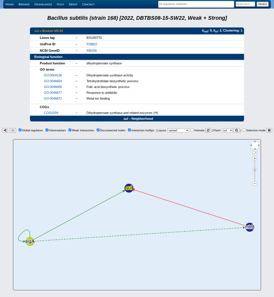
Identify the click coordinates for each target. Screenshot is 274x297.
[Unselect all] (269, 130)
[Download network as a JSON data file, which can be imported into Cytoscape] (13, 130)
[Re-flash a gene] (237, 130)
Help (60, 4)
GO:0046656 (53, 87)
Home (9, 4)
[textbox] (196, 4)
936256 (91, 50)
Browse (24, 4)
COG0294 (51, 113)
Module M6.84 (52, 31)
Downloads (43, 4)
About (73, 4)
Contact (88, 4)
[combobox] (196, 4)
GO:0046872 (53, 98)
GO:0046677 (53, 92)
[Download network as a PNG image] (5, 130)
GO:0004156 (53, 75)
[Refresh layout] (208, 130)
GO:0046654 (53, 81)
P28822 (91, 44)
